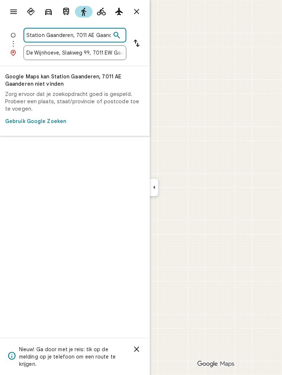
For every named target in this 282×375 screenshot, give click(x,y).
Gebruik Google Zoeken (35, 121)
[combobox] (68, 35)
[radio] (31, 11)
